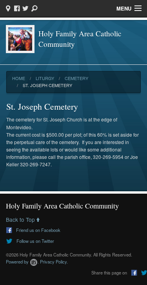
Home (18, 78)
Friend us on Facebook (37, 230)
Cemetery (76, 78)
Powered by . (22, 261)
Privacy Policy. (54, 261)
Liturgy (45, 78)
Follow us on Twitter (34, 241)
